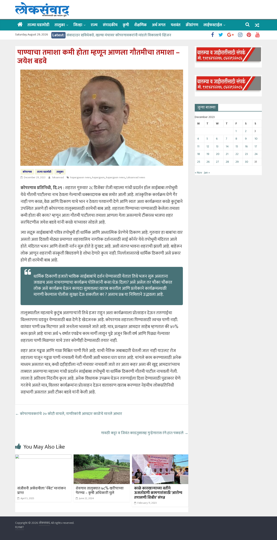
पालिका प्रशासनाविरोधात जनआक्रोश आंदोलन (98, 34)
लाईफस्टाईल (212, 25)
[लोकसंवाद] (20, 25)
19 (207, 153)
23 (246, 153)
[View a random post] (257, 25)
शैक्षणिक (140, 25)
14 (227, 146)
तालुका (60, 25)
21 (227, 153)
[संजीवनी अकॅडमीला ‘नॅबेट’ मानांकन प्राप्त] (43, 457)
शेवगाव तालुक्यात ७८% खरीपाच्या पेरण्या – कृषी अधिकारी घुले (100, 490)
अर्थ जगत (159, 25)
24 (256, 153)
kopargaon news (115, 177)
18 (198, 153)
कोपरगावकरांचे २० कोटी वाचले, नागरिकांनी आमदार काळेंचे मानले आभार (68, 414)
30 (246, 161)
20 (217, 153)
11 (198, 146)
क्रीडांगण (192, 25)
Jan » (207, 172)
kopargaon (98, 177)
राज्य (94, 25)
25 (198, 161)
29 (237, 161)
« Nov (198, 172)
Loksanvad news (135, 177)
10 (256, 138)
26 (208, 161)
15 (236, 146)
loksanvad (58, 177)
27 (217, 161)
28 (227, 161)
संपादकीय (110, 25)
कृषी (126, 25)
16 (246, 146)
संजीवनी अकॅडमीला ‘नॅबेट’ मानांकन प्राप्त (41, 490)
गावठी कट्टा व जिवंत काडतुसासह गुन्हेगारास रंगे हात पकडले (144, 433)
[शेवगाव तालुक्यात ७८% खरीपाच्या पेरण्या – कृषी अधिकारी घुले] (102, 457)
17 (255, 146)
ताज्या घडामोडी (38, 25)
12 (207, 146)
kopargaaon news (80, 177)
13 (217, 146)
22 (236, 153)
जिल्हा (77, 25)
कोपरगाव (27, 172)
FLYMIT (19, 527)
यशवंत (175, 25)
